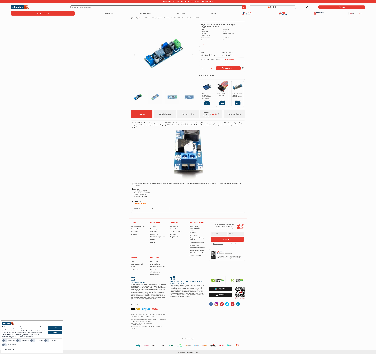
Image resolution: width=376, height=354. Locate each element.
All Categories (155, 272)
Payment (192, 232)
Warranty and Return (196, 250)
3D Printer (153, 226)
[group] (163, 53)
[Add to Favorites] (242, 68)
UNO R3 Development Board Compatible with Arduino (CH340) (207, 96)
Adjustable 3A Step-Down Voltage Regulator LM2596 (185, 18)
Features (142, 114)
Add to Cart (229, 68)
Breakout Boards (145, 18)
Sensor (152, 242)
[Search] (244, 7)
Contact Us (134, 229)
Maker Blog (134, 231)
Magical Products (176, 231)
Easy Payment (194, 235)
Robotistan (226, 29)
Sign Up (133, 261)
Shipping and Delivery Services (196, 239)
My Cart (153, 269)
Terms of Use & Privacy (197, 242)
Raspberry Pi (154, 229)
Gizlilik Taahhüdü (195, 255)
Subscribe (227, 239)
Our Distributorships (138, 226)
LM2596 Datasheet (140, 204)
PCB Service (154, 234)
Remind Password (137, 264)
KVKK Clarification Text (197, 253)
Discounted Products (157, 267)
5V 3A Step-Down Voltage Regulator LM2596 (237, 95)
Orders (133, 267)
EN (353, 13)
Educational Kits (145, 13)
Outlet (152, 239)
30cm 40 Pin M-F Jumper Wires (221, 94)
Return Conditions (234, 114)
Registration (135, 269)
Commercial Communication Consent (195, 228)
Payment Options (188, 114)
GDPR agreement (218, 244)
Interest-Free (174, 226)
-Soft (188, 352)
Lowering (166, 18)
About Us (134, 234)
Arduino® (153, 231)
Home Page (135, 18)
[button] (134, 55)
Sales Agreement (195, 245)
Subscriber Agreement (197, 248)
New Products (109, 13)
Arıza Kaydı (181, 13)
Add (207, 103)
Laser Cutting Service (157, 237)
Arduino (213, 13)
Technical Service (165, 114)
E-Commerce (193, 352)
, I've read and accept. (224, 244)
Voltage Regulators (157, 18)
